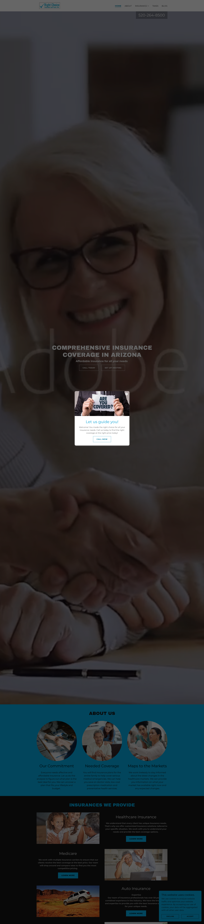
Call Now (102, 439)
